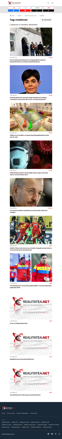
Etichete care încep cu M (30, 15)
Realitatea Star (15, 422)
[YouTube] (25, 10)
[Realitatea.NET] (14, 3)
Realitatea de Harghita (42, 424)
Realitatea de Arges (15, 427)
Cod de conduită (33, 413)
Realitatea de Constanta (54, 424)
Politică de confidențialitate (22, 413)
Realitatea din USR (45, 422)
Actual (50, 57)
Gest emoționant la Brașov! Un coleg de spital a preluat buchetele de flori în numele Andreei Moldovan (28, 61)
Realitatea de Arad (6, 427)
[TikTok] (48, 10)
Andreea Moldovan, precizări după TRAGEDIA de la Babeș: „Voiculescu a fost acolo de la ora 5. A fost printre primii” (28, 98)
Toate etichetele (47, 19)
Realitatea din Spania (47, 427)
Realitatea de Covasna (6, 424)
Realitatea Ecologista (24, 422)
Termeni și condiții (11, 413)
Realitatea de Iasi (25, 427)
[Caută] (48, 3)
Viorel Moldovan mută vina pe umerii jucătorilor (25, 395)
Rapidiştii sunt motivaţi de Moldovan (22, 359)
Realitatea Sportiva (6, 422)
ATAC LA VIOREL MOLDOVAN (18, 323)
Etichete (20, 15)
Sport (50, 245)
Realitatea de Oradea (17, 424)
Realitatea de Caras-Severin (30, 424)
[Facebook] (13, 10)
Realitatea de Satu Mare (36, 427)
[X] (36, 10)
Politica (50, 208)
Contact (3, 413)
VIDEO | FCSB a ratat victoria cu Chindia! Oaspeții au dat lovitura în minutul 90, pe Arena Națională (31, 249)
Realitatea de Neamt (35, 422)
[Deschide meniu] (52, 3)
